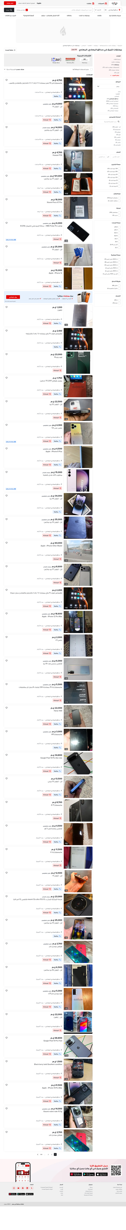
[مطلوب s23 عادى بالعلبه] (48, 480)
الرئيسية (120, 45)
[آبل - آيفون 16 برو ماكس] (48, 975)
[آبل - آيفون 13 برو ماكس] (48, 528)
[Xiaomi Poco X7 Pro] (48, 208)
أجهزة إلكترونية (28, 15)
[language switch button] (39, 3)
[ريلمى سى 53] (48, 433)
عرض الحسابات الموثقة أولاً (81, 69)
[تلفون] (48, 315)
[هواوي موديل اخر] (48, 952)
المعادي (83, 45)
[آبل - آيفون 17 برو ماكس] (48, 184)
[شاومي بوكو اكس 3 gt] (48, 834)
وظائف (69, 15)
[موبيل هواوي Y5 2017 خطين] (48, 386)
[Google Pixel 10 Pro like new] (48, 763)
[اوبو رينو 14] (48, 363)
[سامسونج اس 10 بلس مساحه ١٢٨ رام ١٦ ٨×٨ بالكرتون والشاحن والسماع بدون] (48, 88)
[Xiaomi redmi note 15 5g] (48, 1117)
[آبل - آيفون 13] (48, 255)
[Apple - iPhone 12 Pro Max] (48, 622)
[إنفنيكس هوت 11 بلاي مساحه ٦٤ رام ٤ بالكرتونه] (48, 339)
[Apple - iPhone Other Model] (48, 551)
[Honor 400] (48, 716)
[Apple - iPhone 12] (48, 278)
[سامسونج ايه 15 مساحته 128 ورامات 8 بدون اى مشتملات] (48, 693)
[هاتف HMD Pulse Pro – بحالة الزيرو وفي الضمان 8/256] (48, 231)
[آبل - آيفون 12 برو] (48, 410)
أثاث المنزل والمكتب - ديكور (50, 15)
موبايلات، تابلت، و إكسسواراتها (108, 45)
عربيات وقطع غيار (115, 15)
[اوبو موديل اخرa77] (48, 999)
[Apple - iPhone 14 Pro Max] (48, 1093)
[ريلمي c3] (48, 645)
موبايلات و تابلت (84, 15)
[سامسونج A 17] (48, 810)
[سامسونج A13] (48, 740)
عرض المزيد (115, 75)
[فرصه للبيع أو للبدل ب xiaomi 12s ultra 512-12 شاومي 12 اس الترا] (48, 905)
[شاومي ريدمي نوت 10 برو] (48, 669)
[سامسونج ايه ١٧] (48, 858)
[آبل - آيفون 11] (48, 112)
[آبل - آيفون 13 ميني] (48, 787)
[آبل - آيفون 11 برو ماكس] (48, 136)
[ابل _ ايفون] (48, 1023)
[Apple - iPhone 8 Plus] (48, 457)
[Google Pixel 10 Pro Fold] (48, 1046)
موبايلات (96, 45)
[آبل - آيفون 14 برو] (48, 504)
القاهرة (90, 45)
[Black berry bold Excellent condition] (48, 1070)
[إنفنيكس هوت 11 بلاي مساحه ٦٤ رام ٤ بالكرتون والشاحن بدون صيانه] (48, 598)
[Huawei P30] (48, 161)
